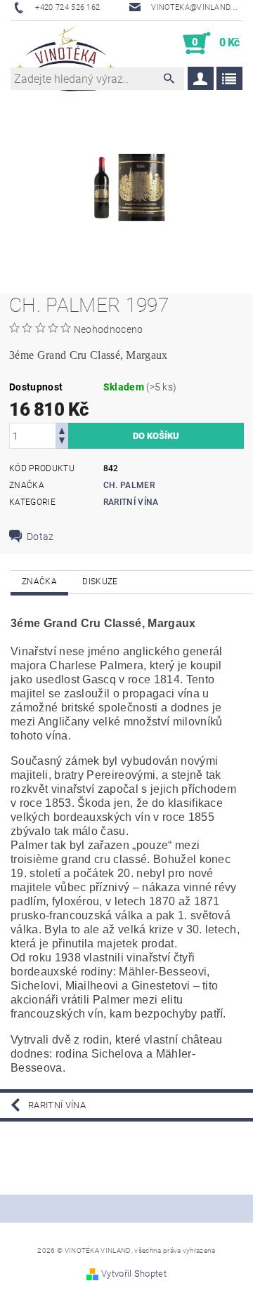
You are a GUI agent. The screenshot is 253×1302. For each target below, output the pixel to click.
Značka (39, 581)
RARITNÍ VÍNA (131, 502)
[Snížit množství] (62, 442)
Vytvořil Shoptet (134, 1273)
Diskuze (99, 581)
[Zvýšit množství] (62, 429)
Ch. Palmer (129, 485)
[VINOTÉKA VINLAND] (65, 43)
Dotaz (40, 536)
